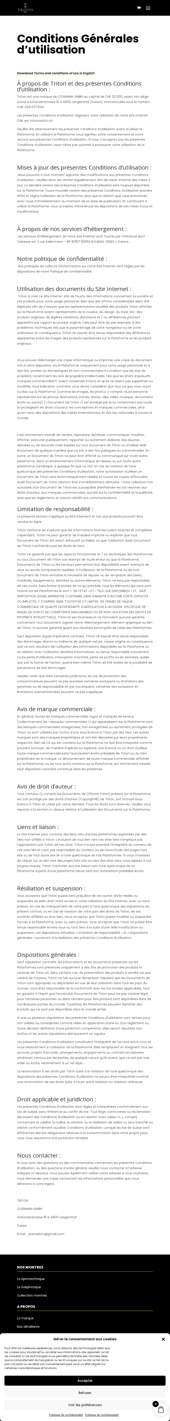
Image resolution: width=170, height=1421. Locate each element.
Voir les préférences (85, 1405)
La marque (25, 1318)
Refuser (85, 1392)
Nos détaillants (28, 1326)
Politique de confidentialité (66, 1415)
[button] (163, 1339)
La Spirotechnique (31, 1279)
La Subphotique (29, 1287)
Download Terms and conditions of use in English (56, 73)
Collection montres (32, 1295)
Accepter (85, 1380)
